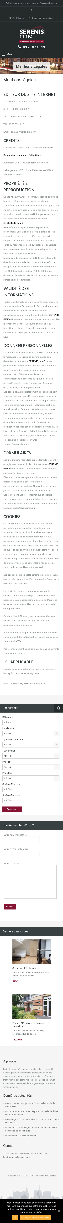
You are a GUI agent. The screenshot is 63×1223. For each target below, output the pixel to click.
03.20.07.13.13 (34, 47)
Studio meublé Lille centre (25, 968)
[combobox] (30, 733)
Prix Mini (6, 762)
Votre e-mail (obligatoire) (16, 849)
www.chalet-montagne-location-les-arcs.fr (24, 683)
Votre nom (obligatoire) (15, 835)
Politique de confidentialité (35, 1217)
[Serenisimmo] (32, 32)
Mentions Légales (47, 1175)
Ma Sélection (18, 18)
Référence (7, 717)
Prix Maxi (7, 773)
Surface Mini (11, 784)
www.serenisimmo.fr (15, 653)
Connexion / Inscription (42, 18)
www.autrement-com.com (36, 162)
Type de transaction (12, 739)
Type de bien (9, 750)
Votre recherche (12, 863)
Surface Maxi (11, 795)
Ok (15, 1217)
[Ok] (59, 1210)
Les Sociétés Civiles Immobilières (20, 1135)
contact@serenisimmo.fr (44, 3)
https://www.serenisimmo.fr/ (25, 196)
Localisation (8, 728)
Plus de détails (27, 975)
